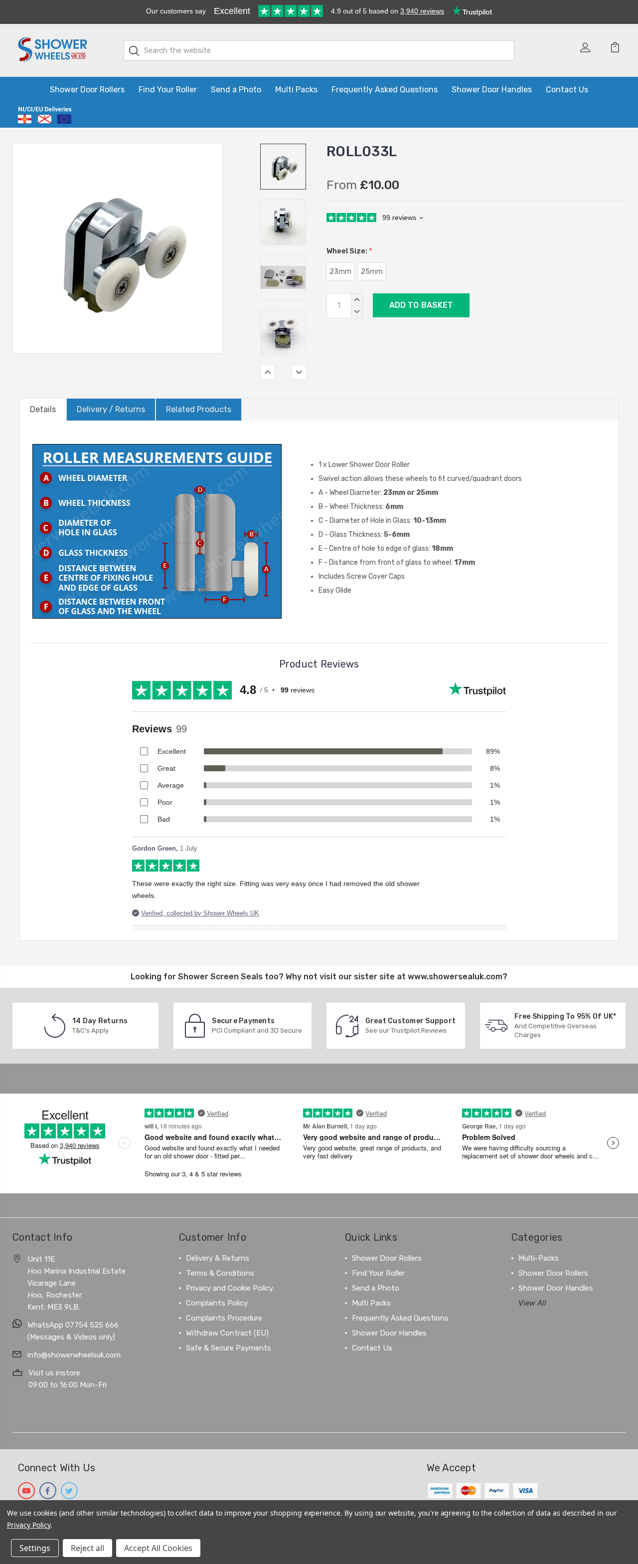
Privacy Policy (28, 1525)
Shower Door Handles (492, 89)
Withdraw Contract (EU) (227, 1333)
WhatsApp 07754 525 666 (73, 1325)
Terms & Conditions (220, 1273)
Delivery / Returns (111, 409)
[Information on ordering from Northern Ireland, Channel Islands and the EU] (44, 115)
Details (43, 409)
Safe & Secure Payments (228, 1347)
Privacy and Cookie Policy (229, 1288)
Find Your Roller (168, 89)
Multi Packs (296, 89)
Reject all (87, 1548)
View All (532, 1303)
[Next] (299, 372)
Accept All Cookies (158, 1548)
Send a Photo (236, 89)
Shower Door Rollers (87, 89)
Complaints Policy (217, 1303)
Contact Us (567, 89)
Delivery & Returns (217, 1258)
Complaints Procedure (224, 1318)
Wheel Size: (349, 250)
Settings (34, 1548)
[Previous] (267, 372)
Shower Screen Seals (220, 976)
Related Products (198, 409)
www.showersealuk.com (455, 976)
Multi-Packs (538, 1258)
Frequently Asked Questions (384, 89)
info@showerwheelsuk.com (74, 1354)
